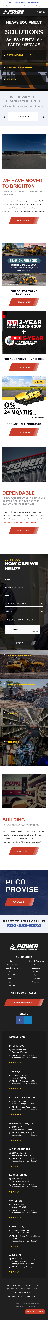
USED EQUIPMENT (15, 67)
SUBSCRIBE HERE (23, 1002)
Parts (36, 975)
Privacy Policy (16, 1296)
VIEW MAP (14, 1063)
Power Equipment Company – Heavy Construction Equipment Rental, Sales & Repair (23, 1288)
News (36, 964)
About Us (38, 6)
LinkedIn (28, 1020)
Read (23, 220)
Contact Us (11, 975)
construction (18, 522)
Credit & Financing (36, 961)
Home (12, 961)
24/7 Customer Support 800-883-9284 (24, 2)
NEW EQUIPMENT (15, 55)
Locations (36, 968)
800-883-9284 (24, 925)
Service (12, 971)
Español (36, 971)
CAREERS (12, 80)
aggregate (7, 522)
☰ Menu (41, 12)
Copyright (32, 1296)
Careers (9, 6)
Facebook (20, 1020)
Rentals (12, 985)
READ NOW (18, 902)
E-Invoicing (28, 6)
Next (43, 116)
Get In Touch (34, 1312)
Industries (17, 6)
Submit (19, 643)
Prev (4, 116)
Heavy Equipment (12, 968)
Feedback (36, 982)
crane (27, 522)
